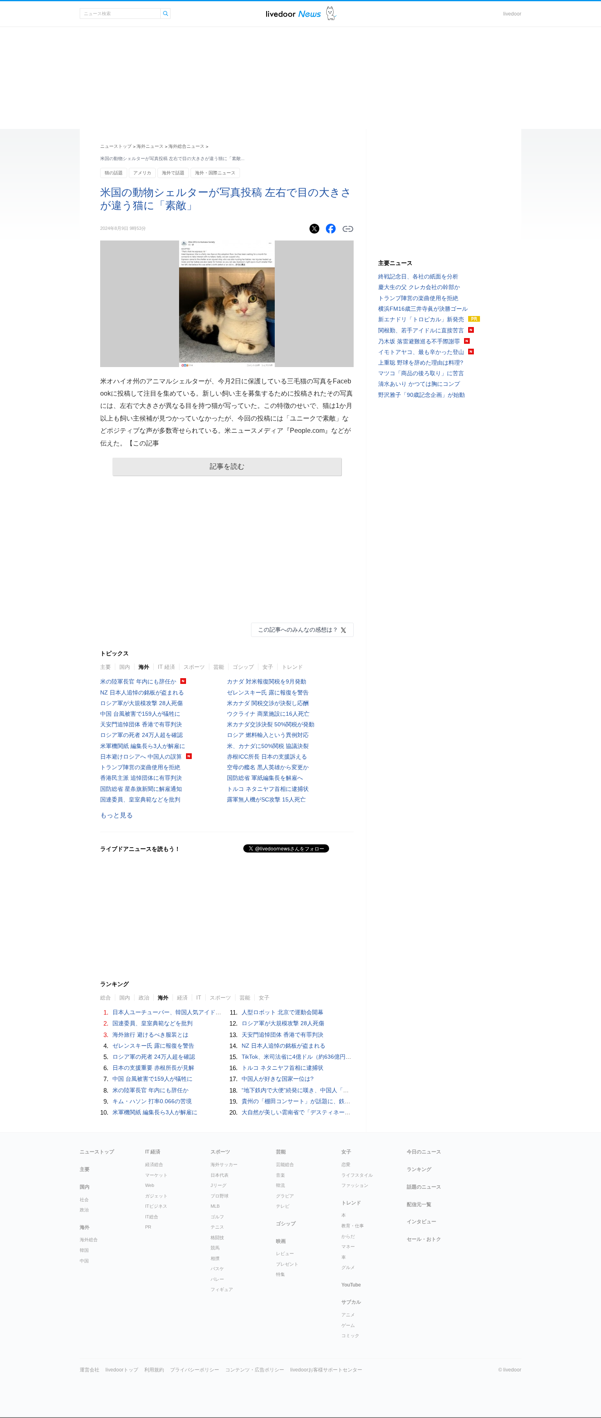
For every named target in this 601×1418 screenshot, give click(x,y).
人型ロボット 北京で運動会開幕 (282, 1012)
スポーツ (194, 667)
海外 (144, 667)
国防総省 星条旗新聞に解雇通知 (141, 789)
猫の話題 (114, 172)
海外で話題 (173, 172)
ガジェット (156, 1195)
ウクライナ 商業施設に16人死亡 (268, 713)
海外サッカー (224, 1164)
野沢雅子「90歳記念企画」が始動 (421, 395)
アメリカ (142, 172)
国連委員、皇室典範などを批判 (140, 799)
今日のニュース (424, 1152)
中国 (84, 1260)
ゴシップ (243, 667)
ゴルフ (217, 1216)
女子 (267, 667)
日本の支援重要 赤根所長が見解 (153, 1067)
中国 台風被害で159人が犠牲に (140, 713)
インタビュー (421, 1221)
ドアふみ (331, 14)
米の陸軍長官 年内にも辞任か (138, 681)
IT (198, 998)
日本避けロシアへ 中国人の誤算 (141, 756)
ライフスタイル (357, 1175)
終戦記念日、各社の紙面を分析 (418, 276)
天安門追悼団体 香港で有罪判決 (141, 724)
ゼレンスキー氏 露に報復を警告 (268, 692)
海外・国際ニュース (215, 172)
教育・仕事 (352, 1225)
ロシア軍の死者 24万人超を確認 (141, 735)
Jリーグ (218, 1185)
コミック (350, 1335)
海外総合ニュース (186, 146)
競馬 (215, 1247)
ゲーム (348, 1325)
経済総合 (154, 1164)
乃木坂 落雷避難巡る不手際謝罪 (419, 341)
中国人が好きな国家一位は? (278, 1078)
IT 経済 (166, 667)
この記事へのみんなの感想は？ (298, 629)
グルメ (348, 1267)
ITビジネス (156, 1206)
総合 (105, 998)
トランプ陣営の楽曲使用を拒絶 (140, 767)
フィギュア (222, 1289)
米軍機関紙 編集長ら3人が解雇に (142, 746)
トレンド (292, 667)
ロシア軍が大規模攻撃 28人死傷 (141, 703)
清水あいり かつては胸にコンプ (419, 384)
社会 (84, 1199)
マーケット (156, 1175)
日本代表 (220, 1175)
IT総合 (151, 1216)
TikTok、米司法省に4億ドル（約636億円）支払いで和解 (314, 1056)
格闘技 (217, 1237)
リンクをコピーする (348, 229)
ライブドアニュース (293, 14)
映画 (281, 1241)
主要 (105, 667)
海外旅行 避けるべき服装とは (150, 1034)
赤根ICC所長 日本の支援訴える (267, 756)
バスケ (217, 1268)
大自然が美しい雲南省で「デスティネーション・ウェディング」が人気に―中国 (345, 1112)
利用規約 (154, 1370)
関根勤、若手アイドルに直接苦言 (421, 330)
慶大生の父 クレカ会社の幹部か (419, 287)
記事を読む (227, 466)
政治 (144, 998)
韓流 (280, 1185)
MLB (215, 1206)
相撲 (215, 1258)
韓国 (84, 1250)
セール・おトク (424, 1239)
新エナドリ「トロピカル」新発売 (421, 319)
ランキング (419, 1169)
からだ (348, 1236)
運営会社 (89, 1370)
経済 (182, 998)
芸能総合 (285, 1164)
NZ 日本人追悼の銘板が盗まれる (142, 692)
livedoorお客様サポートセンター (326, 1370)
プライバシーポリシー (194, 1370)
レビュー (285, 1253)
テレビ (282, 1206)
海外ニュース (150, 146)
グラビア (285, 1195)
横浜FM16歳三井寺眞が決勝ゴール (423, 308)
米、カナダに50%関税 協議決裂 (268, 746)
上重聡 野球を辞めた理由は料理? (420, 362)
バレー (217, 1279)
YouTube (351, 1285)
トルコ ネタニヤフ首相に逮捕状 (268, 789)
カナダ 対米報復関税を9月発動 (266, 681)
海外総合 (89, 1239)
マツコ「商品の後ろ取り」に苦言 (421, 373)
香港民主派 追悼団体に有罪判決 (141, 778)
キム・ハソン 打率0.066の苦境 (152, 1101)
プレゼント (287, 1264)
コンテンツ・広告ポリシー (254, 1370)
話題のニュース (424, 1187)
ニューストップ (116, 146)
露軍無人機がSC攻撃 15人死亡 (266, 799)
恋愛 (345, 1164)
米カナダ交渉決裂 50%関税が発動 (270, 724)
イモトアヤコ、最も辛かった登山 (421, 352)
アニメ (348, 1314)
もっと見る (116, 815)
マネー (348, 1246)
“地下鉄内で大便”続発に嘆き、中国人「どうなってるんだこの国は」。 (332, 1090)
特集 (280, 1274)
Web (149, 1185)
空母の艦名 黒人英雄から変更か (268, 767)
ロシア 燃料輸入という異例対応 (268, 735)
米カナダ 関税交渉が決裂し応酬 (268, 703)
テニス (217, 1226)
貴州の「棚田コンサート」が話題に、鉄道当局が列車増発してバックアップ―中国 (347, 1101)
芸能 (218, 667)
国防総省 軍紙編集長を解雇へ (265, 778)
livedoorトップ (121, 1370)
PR (148, 1226)
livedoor (512, 14)
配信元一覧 (419, 1204)
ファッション (354, 1185)
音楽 (280, 1175)
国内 (124, 667)
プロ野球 (220, 1195)
